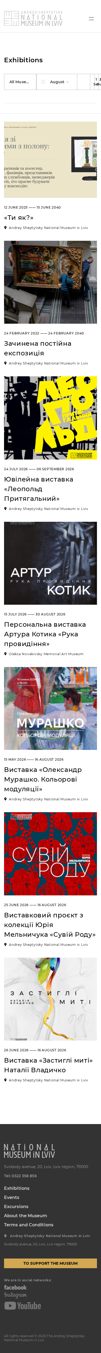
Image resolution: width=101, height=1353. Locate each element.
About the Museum (25, 1215)
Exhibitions (16, 1188)
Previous (83, 82)
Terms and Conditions (28, 1224)
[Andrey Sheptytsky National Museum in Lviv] (33, 18)
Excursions (16, 1206)
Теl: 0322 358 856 (20, 1175)
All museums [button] (22, 81)
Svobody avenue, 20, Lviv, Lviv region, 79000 (46, 1166)
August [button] (58, 81)
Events (11, 1197)
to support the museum (50, 1263)
